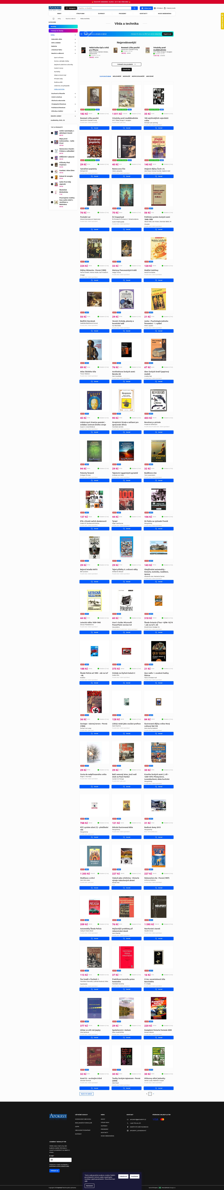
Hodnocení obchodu (83, 1119)
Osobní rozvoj (58, 68)
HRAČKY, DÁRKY (56, 116)
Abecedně (149, 76)
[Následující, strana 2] (150, 1094)
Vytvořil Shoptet (153, 1187)
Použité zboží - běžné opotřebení (89, 122)
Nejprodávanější (138, 76)
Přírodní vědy (58, 78)
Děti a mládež (56, 43)
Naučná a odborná (57, 53)
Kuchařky (57, 71)
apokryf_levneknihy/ (138, 1130)
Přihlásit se (54, 1170)
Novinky (53, 26)
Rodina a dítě (58, 82)
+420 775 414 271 (135, 1123)
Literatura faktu (56, 50)
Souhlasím (134, 1176)
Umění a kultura (56, 97)
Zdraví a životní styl (60, 75)
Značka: (98, 52)
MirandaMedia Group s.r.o (168, 1187)
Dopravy (101, 13)
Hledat (134, 8)
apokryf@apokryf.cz (138, 1119)
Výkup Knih (80, 13)
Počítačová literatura (58, 107)
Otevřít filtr (126, 69)
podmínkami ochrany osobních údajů (59, 1166)
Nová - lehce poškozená (150, 831)
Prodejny (122, 13)
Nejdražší (126, 76)
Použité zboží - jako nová (118, 122)
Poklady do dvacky (57, 31)
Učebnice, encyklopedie (61, 86)
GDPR (77, 1126)
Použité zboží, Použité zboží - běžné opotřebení (156, 426)
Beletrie (54, 46)
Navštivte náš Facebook (139, 1127)
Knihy (59, 13)
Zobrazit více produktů (125, 64)
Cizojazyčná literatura (58, 104)
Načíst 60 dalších (86, 1094)
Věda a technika (59, 89)
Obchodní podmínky (82, 1130)
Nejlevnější (117, 76)
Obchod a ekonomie (58, 100)
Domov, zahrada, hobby (61, 61)
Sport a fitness (58, 57)
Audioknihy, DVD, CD (58, 120)
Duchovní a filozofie (58, 93)
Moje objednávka (164, 13)
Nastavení (89, 1186)
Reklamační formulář (83, 1123)
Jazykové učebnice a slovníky (63, 64)
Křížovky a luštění (57, 111)
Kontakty (143, 13)
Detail (96, 128)
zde (86, 1181)
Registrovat (167, 34)
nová (113, 884)
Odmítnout (123, 1176)
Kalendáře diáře (56, 39)
